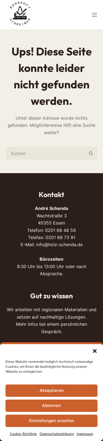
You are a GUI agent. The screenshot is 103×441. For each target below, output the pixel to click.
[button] (95, 351)
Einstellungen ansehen (51, 420)
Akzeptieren (52, 390)
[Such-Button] (91, 153)
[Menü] (94, 14)
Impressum (85, 434)
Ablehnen (51, 405)
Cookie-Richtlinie (23, 434)
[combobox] (46, 153)
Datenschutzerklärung (57, 434)
